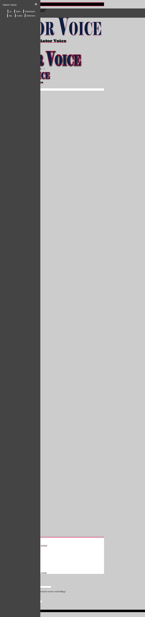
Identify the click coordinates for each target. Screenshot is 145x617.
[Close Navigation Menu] (36, 4)
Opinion (19, 11)
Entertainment (30, 11)
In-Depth (20, 15)
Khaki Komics (31, 15)
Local (11, 11)
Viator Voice (10, 4)
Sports (11, 15)
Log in (44, 573)
